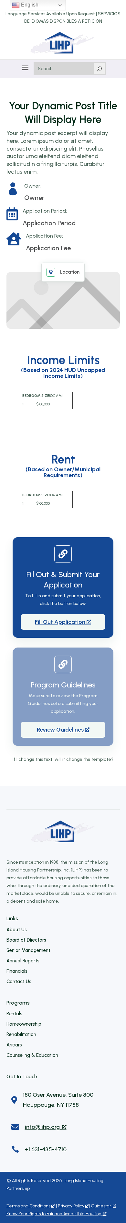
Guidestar (101, 1206)
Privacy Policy (71, 1206)
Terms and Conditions (28, 1206)
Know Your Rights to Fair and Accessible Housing (53, 1214)
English (29, 4)
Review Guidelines (61, 729)
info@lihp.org (42, 1126)
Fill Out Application (61, 621)
